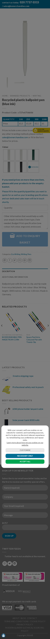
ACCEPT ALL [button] (25, 461)
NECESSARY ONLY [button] (25, 456)
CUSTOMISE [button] (25, 450)
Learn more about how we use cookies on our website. (25, 444)
